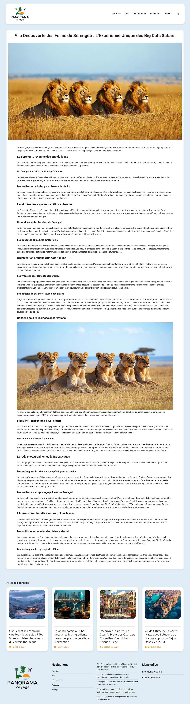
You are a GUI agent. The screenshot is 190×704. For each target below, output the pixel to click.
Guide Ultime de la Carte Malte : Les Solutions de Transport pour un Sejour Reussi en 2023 (161, 636)
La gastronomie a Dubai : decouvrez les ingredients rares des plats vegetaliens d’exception (72, 636)
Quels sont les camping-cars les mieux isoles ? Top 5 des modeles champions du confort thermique (26, 636)
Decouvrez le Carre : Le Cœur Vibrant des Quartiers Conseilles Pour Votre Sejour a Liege (117, 636)
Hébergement (139, 14)
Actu (126, 14)
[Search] (178, 14)
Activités (116, 14)
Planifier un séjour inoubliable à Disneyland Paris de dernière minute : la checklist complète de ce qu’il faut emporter (117, 667)
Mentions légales (152, 671)
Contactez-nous (151, 677)
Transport (155, 14)
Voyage (168, 14)
